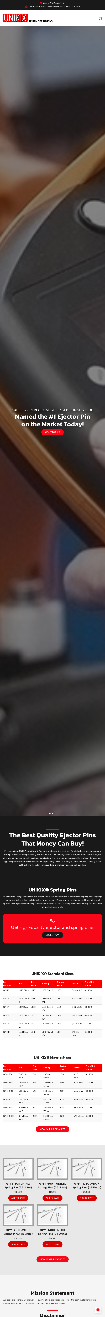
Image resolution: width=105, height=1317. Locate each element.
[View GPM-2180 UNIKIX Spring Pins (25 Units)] (18, 1215)
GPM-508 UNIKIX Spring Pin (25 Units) (18, 1185)
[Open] (93, 18)
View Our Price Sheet (53, 1129)
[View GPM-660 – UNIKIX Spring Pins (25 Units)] (52, 1168)
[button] (17, 983)
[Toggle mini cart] (100, 18)
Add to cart (18, 1198)
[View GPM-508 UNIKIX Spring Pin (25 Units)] (18, 1168)
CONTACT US (52, 432)
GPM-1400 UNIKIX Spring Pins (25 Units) (52, 1232)
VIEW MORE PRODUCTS (52, 1259)
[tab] (50, 813)
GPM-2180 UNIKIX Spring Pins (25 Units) (18, 1232)
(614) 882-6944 (57, 3)
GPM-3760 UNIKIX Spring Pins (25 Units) (86, 1185)
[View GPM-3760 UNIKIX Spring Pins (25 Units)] (86, 1168)
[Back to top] (98, 1310)
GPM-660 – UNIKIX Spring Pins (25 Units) (52, 1185)
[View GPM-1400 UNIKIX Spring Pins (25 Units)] (52, 1215)
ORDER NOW (53, 934)
